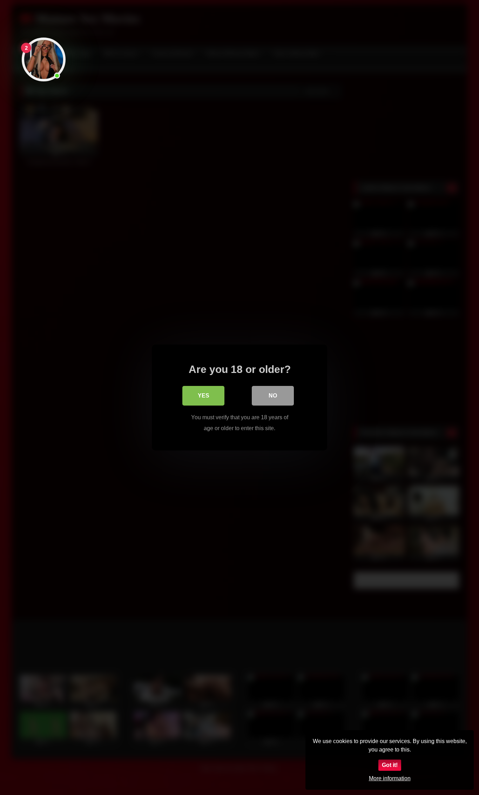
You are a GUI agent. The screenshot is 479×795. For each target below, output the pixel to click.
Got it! (390, 765)
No (273, 396)
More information (390, 778)
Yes (203, 396)
